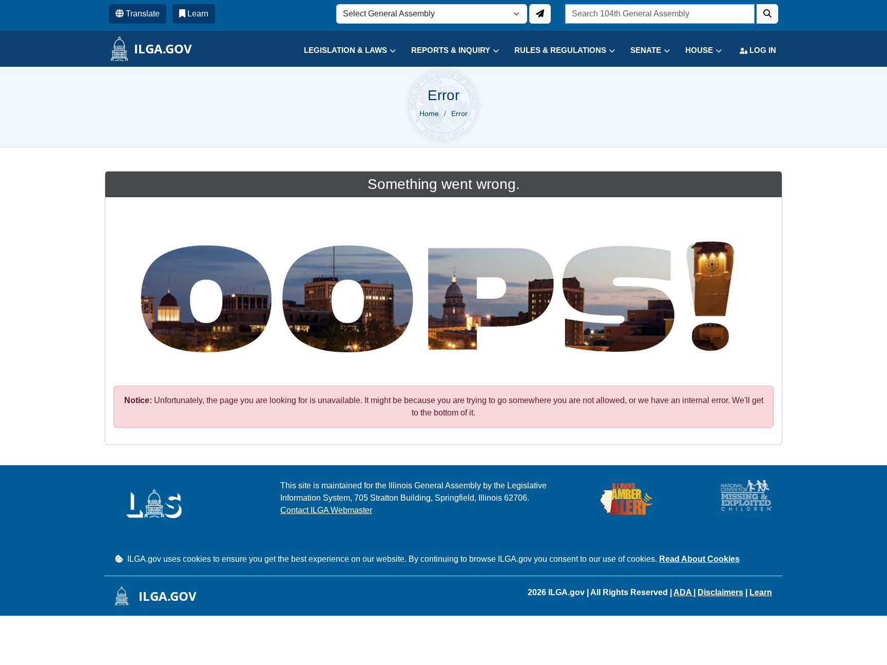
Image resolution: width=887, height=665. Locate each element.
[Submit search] (767, 14)
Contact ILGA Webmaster (326, 510)
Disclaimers (720, 592)
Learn (760, 592)
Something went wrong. (444, 184)
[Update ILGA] (540, 14)
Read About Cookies (699, 559)
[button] (342, 51)
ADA (683, 592)
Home (429, 113)
